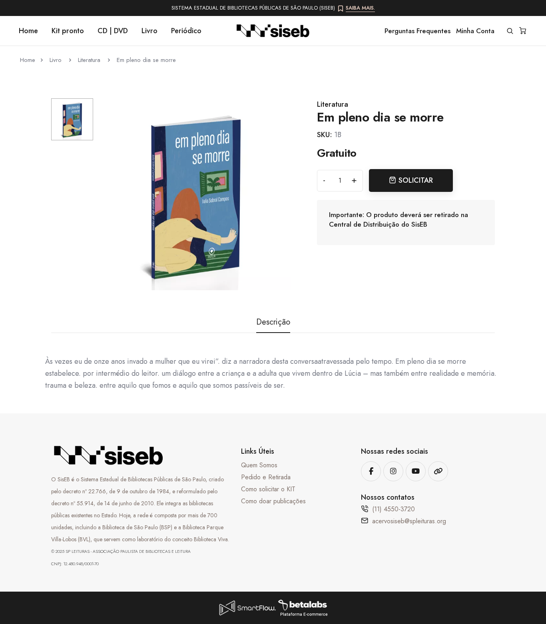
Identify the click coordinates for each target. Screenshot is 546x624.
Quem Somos (259, 465)
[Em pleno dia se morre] (195, 194)
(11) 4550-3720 (393, 509)
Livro (149, 31)
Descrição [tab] (273, 322)
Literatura (90, 60)
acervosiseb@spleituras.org (409, 521)
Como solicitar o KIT (268, 489)
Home (28, 31)
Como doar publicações (273, 501)
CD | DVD (113, 31)
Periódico (186, 31)
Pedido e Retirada (266, 477)
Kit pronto (68, 31)
